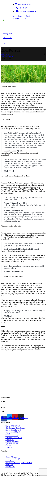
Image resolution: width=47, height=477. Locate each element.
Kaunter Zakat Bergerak (13, 430)
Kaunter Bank (9, 440)
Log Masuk (15, 18)
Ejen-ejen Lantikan (11, 444)
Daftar (25, 18)
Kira (13, 16)
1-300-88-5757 (23, 8)
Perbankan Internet (11, 436)
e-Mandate (8, 445)
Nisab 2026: (27, 11)
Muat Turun (9, 465)
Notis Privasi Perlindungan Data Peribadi (18, 463)
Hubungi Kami (10, 467)
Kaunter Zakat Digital (12, 432)
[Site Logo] (9, 25)
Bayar (20, 16)
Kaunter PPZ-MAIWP (12, 426)
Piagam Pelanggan (11, 457)
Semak (28, 16)
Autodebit (8, 447)
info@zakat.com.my (24, 4)
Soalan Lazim (9, 461)
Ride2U (7, 434)
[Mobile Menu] (5, 44)
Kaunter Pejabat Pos (11, 442)
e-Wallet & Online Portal (13, 438)
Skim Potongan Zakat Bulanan (15, 428)
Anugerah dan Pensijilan (13, 459)
